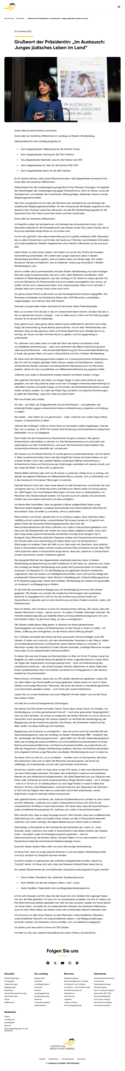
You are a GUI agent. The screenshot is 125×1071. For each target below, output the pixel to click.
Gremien (37, 990)
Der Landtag (41, 973)
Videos (7, 1016)
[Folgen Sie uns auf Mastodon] (77, 963)
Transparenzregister (42, 1002)
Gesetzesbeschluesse (102, 984)
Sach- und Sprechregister (104, 990)
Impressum (81, 1059)
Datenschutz (54, 1059)
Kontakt (42, 1059)
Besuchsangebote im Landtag (76, 981)
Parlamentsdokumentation (104, 978)
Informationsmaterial (102, 1005)
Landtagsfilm (9, 1022)
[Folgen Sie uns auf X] (55, 963)
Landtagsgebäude (41, 993)
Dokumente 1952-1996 (102, 993)
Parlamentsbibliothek (102, 996)
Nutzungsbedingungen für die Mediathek (16, 1029)
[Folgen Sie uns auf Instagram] (70, 963)
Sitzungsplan (9, 981)
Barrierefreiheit (68, 1059)
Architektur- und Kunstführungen (77, 987)
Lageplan (68, 999)
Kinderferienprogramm (73, 990)
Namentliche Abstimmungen (15, 993)
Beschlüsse (8, 990)
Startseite (20, 18)
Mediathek (10, 1012)
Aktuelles (9, 973)
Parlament (38, 981)
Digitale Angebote (71, 978)
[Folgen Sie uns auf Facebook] (48, 963)
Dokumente (100, 973)
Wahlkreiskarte (40, 1005)
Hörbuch (7, 1025)
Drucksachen (99, 981)
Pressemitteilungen (11, 978)
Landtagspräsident (41, 984)
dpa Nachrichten (11, 996)
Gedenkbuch (69, 993)
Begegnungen (10, 987)
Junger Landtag (70, 1002)
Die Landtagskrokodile (73, 1005)
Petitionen (38, 999)
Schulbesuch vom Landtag (74, 984)
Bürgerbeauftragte (41, 996)
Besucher (69, 973)
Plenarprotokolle (100, 987)
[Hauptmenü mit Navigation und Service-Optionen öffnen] (119, 7)
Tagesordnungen (11, 984)
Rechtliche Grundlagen (103, 1002)
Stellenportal (9, 1002)
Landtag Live (9, 1019)
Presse (6, 999)
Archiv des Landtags (102, 999)
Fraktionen (38, 987)
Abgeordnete (39, 978)
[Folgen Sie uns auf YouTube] (62, 963)
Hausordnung (69, 996)
